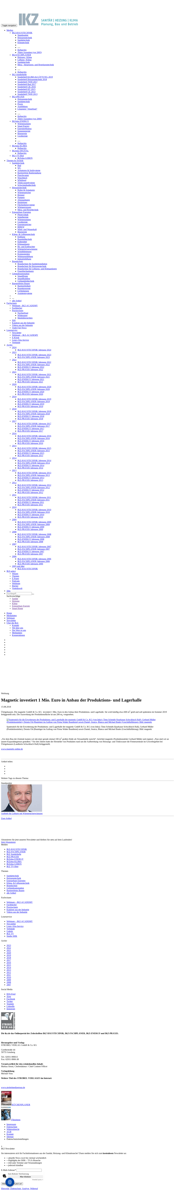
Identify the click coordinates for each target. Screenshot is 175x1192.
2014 (14, 458)
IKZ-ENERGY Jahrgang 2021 (31, 379)
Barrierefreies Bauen (21, 283)
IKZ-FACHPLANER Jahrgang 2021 (34, 377)
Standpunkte (23, 35)
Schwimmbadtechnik (27, 185)
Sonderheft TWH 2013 (27, 94)
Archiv (10, 345)
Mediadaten (12, 615)
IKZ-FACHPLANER (21, 55)
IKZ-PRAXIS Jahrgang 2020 (30, 394)
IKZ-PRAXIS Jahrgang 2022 (30, 369)
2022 (14, 360)
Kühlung (21, 237)
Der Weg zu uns (19, 630)
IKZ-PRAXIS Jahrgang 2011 (30, 505)
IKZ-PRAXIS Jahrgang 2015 (30, 455)
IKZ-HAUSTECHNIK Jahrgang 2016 (34, 436)
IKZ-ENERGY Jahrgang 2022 (31, 367)
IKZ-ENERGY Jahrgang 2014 (31, 465)
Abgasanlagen (24, 200)
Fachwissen (12, 303)
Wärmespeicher (24, 192)
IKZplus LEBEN (25, 158)
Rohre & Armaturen (26, 190)
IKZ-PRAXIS (18, 96)
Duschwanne (23, 175)
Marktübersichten (25, 318)
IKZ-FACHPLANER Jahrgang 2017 (34, 426)
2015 (14, 446)
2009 (14, 519)
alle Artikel (16, 301)
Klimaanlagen (24, 244)
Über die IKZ (13, 623)
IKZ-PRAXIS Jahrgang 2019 (30, 406)
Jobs (8, 591)
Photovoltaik (23, 214)
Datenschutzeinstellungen (18, 1139)
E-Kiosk (15, 337)
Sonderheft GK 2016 (27, 87)
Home (9, 613)
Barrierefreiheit (24, 286)
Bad (19, 165)
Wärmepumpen (24, 124)
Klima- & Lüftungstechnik (23, 234)
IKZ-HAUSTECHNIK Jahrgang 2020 (34, 387)
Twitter (10, 1001)
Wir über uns (17, 628)
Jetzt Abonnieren (8, 842)
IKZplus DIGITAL (20, 151)
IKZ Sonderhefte (19, 74)
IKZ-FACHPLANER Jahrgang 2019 (34, 401)
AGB (9, 1132)
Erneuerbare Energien (21, 212)
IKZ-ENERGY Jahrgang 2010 (31, 514)
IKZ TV (10, 933)
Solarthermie (23, 217)
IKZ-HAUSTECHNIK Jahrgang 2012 (34, 485)
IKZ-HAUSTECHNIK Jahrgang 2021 (34, 374)
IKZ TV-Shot (18, 155)
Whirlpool (22, 180)
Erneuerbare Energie (21, 606)
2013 (14, 470)
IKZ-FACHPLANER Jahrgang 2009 (34, 524)
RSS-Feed (11, 994)
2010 (14, 507)
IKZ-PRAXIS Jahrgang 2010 (30, 517)
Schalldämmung (24, 251)
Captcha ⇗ (37, 1179)
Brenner (21, 195)
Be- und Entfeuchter (26, 246)
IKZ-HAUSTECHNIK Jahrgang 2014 (34, 460)
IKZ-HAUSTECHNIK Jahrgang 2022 (34, 362)
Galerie (10, 931)
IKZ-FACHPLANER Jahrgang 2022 (34, 364)
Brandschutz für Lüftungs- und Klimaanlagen (37, 269)
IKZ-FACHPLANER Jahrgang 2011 (34, 500)
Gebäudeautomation (20, 273)
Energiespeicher (24, 224)
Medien (10, 30)
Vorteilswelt (17, 588)
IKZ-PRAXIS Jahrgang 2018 (30, 419)
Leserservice (12, 330)
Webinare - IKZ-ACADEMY (25, 305)
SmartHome (23, 276)
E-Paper (15, 578)
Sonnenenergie (24, 131)
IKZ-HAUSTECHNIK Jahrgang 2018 (34, 411)
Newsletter (16, 332)
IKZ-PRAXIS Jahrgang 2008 (30, 541)
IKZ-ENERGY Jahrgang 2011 (31, 502)
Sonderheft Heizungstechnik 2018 (32, 79)
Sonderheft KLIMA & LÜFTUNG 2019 (35, 77)
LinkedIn (10, 1006)
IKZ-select (11, 571)
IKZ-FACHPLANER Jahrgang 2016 (34, 438)
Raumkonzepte (24, 288)
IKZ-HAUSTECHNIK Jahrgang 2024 (34, 350)
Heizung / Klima (25, 57)
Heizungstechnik (25, 37)
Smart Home (17, 608)
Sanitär (15, 598)
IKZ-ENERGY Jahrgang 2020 (31, 392)
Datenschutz (12, 1127)
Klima (14, 603)
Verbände (16, 342)
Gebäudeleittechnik (26, 281)
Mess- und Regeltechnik (28, 210)
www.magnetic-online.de (12, 749)
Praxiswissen (17, 310)
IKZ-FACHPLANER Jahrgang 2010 (34, 512)
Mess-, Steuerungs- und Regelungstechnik (36, 65)
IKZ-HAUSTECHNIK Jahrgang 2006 (34, 559)
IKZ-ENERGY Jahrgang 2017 (31, 428)
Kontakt (15, 625)
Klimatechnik (23, 42)
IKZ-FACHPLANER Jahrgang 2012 (34, 487)
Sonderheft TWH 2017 (27, 82)
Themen (15, 576)
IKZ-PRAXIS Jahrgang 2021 (30, 382)
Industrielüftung (24, 259)
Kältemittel (22, 242)
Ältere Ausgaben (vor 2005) (30, 52)
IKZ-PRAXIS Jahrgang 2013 (30, 480)
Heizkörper (22, 202)
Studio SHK (12, 936)
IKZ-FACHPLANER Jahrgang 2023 (34, 357)
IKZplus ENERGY (20, 121)
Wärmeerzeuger (24, 207)
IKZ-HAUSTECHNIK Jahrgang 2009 (34, 522)
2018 (14, 409)
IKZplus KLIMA (19, 146)
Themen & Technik (15, 160)
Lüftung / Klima (24, 60)
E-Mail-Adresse (8, 1170)
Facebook (11, 999)
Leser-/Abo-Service (20, 340)
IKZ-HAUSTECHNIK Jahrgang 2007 (34, 546)
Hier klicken (25, 1177)
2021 (14, 372)
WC (19, 168)
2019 (14, 396)
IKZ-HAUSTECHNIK (22, 33)
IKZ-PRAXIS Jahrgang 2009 (30, 529)
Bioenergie (22, 133)
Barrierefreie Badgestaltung (29, 173)
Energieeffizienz (25, 128)
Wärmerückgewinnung (27, 249)
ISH (14, 320)
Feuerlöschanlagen (26, 271)
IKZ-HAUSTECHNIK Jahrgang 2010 (34, 510)
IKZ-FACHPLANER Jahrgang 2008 (34, 537)
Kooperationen (18, 635)
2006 (14, 556)
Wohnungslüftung (25, 256)
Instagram (11, 1009)
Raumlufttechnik (25, 239)
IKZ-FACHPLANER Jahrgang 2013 (34, 475)
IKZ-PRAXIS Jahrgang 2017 (30, 431)
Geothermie (23, 136)
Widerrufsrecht (13, 1129)
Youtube (10, 1004)
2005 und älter (18, 566)
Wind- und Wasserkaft (27, 229)
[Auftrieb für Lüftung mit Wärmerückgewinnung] (87, 798)
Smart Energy (23, 126)
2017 (14, 421)
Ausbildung (23, 106)
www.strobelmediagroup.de (13, 1087)
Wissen (15, 573)
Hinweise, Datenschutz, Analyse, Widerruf (19, 1188)
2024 (14, 347)
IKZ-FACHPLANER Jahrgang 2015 (34, 451)
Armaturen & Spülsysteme (29, 170)
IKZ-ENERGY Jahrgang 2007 (31, 551)
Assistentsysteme (25, 293)
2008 (14, 532)
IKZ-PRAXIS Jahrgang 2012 (30, 492)
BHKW (21, 227)
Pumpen (21, 197)
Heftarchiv (22, 50)
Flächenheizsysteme (26, 205)
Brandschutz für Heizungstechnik (32, 266)
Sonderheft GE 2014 (26, 92)
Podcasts (16, 581)
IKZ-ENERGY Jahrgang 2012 (31, 490)
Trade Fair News (19, 328)
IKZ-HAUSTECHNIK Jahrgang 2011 (34, 497)
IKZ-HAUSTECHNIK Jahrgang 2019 (34, 399)
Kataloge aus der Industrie (23, 323)
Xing (9, 996)
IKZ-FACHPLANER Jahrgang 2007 (34, 549)
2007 (14, 544)
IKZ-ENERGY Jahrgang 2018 (31, 416)
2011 (14, 495)
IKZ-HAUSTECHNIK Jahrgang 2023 (34, 355)
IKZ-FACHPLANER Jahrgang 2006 (34, 561)
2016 (14, 433)
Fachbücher (17, 308)
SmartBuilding (24, 278)
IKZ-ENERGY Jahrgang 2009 (31, 527)
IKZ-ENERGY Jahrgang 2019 (31, 404)
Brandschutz (17, 261)
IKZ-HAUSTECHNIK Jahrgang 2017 (34, 423)
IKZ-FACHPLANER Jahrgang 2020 (34, 389)
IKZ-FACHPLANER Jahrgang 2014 (34, 463)
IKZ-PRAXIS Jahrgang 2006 (30, 564)
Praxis (20, 104)
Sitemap (10, 1136)
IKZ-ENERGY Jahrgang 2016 (31, 441)
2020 (14, 384)
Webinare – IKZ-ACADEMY (25, 335)
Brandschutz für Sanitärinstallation (32, 264)
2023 (14, 352)
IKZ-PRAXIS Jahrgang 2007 (30, 554)
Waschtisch (22, 178)
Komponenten (24, 254)
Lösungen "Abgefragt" (27, 109)
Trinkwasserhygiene (26, 183)
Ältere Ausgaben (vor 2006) (30, 119)
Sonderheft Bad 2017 (27, 84)
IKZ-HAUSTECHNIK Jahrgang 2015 (34, 448)
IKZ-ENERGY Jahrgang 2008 (31, 539)
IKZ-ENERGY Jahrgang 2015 (31, 453)
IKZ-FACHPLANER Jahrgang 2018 (34, 414)
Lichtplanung (23, 291)
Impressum (11, 1124)
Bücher (15, 586)
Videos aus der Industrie (22, 325)
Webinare (16, 583)
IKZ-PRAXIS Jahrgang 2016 (30, 443)
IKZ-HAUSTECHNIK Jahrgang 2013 (34, 473)
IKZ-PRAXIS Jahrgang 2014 (30, 468)
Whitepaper (22, 315)
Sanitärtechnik (24, 40)
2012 (14, 482)
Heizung (15, 601)
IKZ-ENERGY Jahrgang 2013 (31, 478)
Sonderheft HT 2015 (26, 89)
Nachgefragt (23, 313)
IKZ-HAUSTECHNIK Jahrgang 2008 (34, 534)
